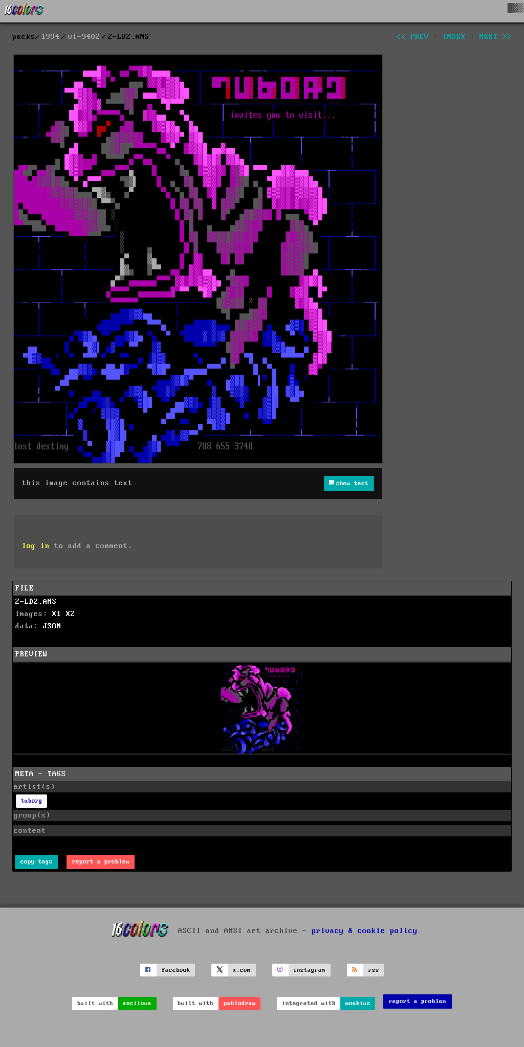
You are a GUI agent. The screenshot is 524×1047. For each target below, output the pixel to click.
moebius (357, 1003)
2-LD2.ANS (36, 602)
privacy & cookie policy (365, 931)
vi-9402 (84, 37)
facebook (176, 970)
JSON (52, 626)
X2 (70, 614)
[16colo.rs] (24, 11)
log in (36, 546)
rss (373, 970)
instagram (309, 970)
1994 (50, 37)
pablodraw (240, 1003)
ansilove (137, 1003)
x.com (242, 970)
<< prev (413, 37)
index (454, 37)
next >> (495, 37)
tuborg (31, 801)
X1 (56, 614)
